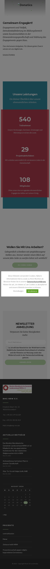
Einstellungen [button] (18, 291)
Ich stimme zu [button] (32, 291)
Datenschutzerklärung (36, 282)
